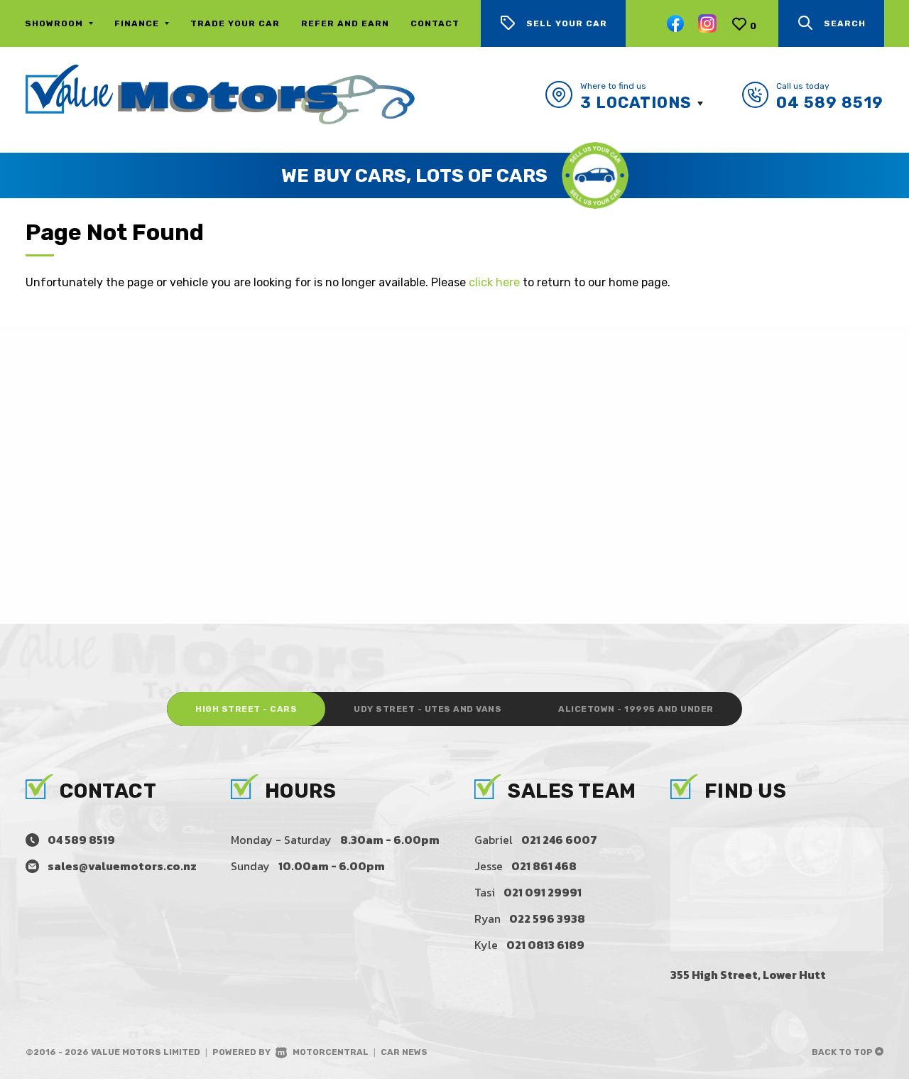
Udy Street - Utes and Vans (427, 709)
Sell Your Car (566, 23)
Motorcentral (331, 1052)
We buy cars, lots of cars (414, 176)
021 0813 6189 (545, 944)
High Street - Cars (246, 709)
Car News (404, 1052)
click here (494, 282)
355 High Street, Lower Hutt (748, 974)
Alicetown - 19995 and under (636, 709)
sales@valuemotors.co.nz (122, 865)
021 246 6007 (559, 839)
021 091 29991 (543, 892)
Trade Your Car (235, 23)
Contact (434, 23)
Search (845, 23)
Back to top (843, 1052)
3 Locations (636, 102)
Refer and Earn (345, 23)
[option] (454, 175)
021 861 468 (544, 865)
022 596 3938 (547, 918)
